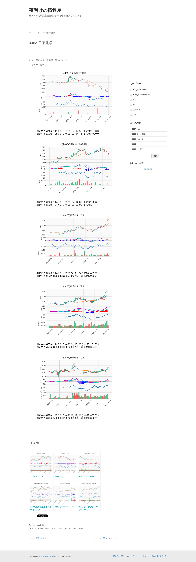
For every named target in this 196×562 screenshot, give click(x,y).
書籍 (134, 99)
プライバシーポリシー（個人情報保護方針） (149, 556)
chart (39, 525)
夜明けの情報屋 (45, 10)
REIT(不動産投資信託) (142, 94)
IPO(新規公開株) (139, 89)
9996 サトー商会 (139, 134)
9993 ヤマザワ (138, 149)
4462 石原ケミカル (38, 538)
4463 (33, 525)
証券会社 (136, 109)
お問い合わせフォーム (120, 556)
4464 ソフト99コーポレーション (106, 538)
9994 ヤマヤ (137, 144)
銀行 (134, 115)
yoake (47, 529)
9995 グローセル (139, 139)
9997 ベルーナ (138, 129)
